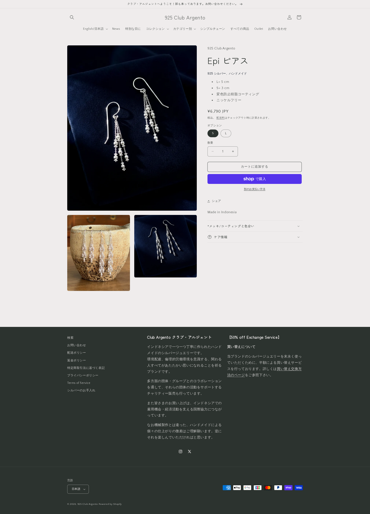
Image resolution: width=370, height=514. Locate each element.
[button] (72, 17)
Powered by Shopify (110, 504)
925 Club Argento (88, 504)
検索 (70, 338)
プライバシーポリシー (82, 375)
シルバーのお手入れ (81, 390)
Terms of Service (78, 383)
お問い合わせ (76, 345)
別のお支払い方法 (254, 189)
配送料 (220, 117)
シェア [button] (216, 201)
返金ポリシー (76, 360)
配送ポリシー (76, 353)
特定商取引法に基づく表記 (86, 368)
